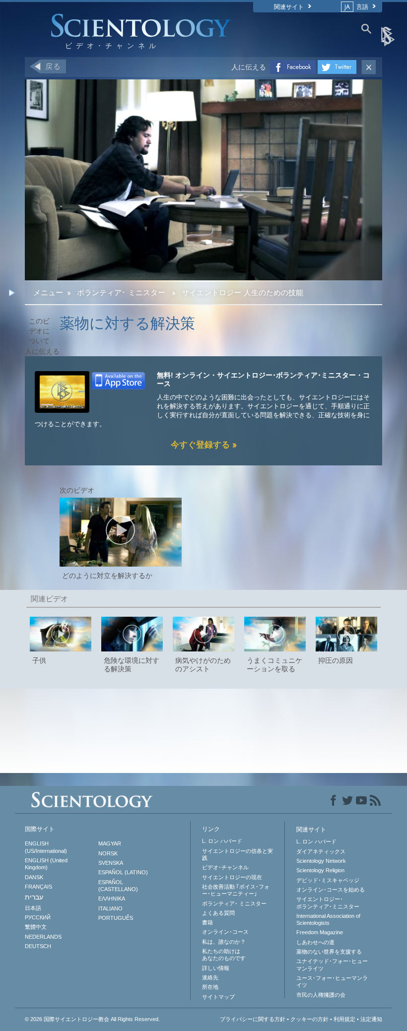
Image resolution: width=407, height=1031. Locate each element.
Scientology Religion (320, 870)
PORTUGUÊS (115, 918)
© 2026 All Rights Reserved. (92, 1019)
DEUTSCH (38, 946)
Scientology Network (321, 861)
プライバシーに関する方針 (252, 1019)
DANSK (34, 877)
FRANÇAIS (38, 887)
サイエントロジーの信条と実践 (237, 854)
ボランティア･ (234, 903)
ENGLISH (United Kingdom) (46, 863)
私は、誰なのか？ (224, 942)
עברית (34, 897)
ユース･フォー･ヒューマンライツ (332, 981)
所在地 (210, 987)
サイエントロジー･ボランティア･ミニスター (327, 902)
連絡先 (210, 977)
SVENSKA (110, 863)
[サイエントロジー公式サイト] (389, 35)
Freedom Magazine (319, 932)
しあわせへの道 (315, 942)
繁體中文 (36, 927)
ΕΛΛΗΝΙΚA (111, 899)
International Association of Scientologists (328, 919)
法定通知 (371, 1019)
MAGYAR (109, 843)
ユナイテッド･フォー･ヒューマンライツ (332, 964)
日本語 (33, 908)
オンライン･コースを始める (330, 890)
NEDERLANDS (43, 937)
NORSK (108, 853)
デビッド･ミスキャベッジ (327, 880)
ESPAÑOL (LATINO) (123, 872)
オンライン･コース (225, 932)
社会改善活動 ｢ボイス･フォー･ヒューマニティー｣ (236, 890)
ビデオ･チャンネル (225, 867)
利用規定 (344, 1019)
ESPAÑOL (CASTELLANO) (118, 885)
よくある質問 (218, 913)
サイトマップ (218, 997)
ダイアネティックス (320, 851)
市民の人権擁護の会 (320, 995)
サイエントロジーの (232, 877)
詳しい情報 (215, 968)
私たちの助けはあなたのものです (224, 954)
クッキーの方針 (309, 1019)
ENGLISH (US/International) (46, 846)
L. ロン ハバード (222, 841)
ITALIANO (110, 908)
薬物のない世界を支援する (329, 952)
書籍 (207, 922)
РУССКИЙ (38, 917)
